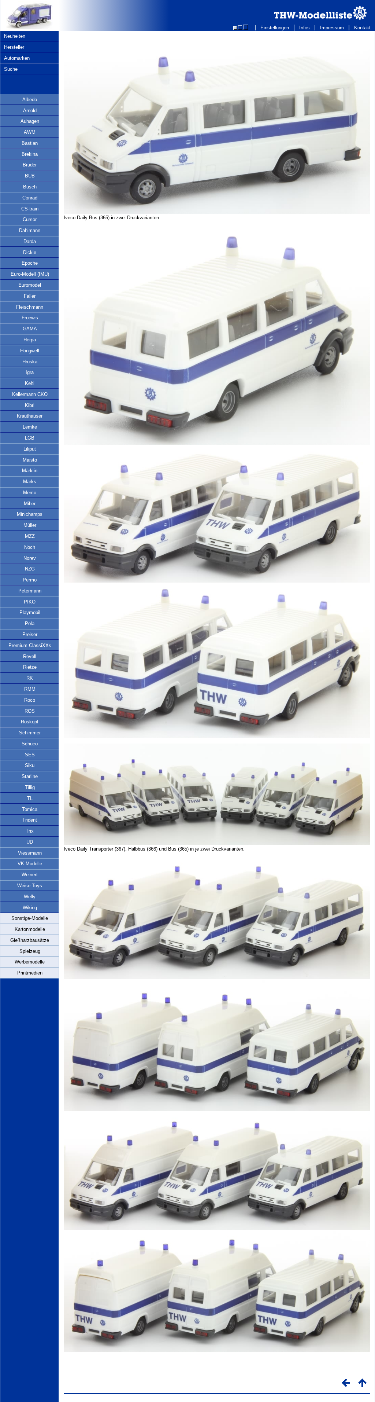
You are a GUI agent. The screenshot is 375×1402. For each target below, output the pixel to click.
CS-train (29, 209)
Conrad (29, 198)
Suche (11, 69)
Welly (30, 896)
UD (29, 842)
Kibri (29, 405)
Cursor (30, 219)
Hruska (29, 361)
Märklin (29, 470)
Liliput (29, 449)
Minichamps (29, 514)
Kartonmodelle (30, 929)
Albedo (29, 99)
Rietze (30, 667)
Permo (30, 580)
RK (29, 678)
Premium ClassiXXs (29, 645)
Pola (29, 623)
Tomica (29, 809)
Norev (29, 558)
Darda (29, 241)
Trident (29, 820)
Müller (29, 525)
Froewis (30, 317)
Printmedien (29, 973)
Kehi (29, 383)
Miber (30, 503)
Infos (304, 27)
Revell (29, 656)
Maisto (30, 460)
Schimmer (30, 732)
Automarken (17, 58)
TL (30, 798)
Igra (30, 372)
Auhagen (30, 121)
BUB (30, 176)
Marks (29, 481)
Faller (30, 296)
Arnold (30, 110)
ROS (30, 711)
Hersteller (14, 47)
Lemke (30, 427)
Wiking (30, 907)
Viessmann (30, 853)
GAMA (30, 328)
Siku (29, 765)
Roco (29, 700)
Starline (30, 776)
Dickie (29, 252)
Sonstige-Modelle (29, 918)
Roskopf (29, 721)
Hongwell (29, 350)
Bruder (30, 165)
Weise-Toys (29, 885)
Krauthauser (29, 416)
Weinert (30, 874)
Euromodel (29, 285)
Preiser (29, 634)
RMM (30, 689)
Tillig (30, 787)
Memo (29, 492)
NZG (30, 569)
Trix (30, 831)
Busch (30, 187)
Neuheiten (14, 36)
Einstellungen (275, 27)
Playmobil (29, 612)
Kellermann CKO (30, 394)
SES (30, 754)
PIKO (30, 602)
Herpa (29, 339)
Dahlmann (29, 230)
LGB (29, 438)
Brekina (30, 154)
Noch (29, 547)
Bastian (30, 143)
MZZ (30, 536)
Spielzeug (29, 951)
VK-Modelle (30, 863)
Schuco (30, 743)
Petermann (29, 591)
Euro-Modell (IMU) (30, 274)
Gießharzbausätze (29, 940)
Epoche (30, 263)
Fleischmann (29, 307)
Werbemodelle (30, 962)
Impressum (332, 27)
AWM (30, 132)
